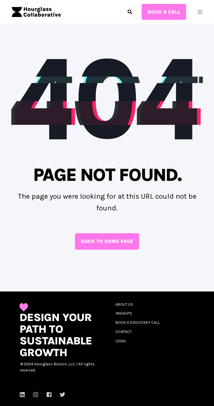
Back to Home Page (107, 241)
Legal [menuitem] (120, 341)
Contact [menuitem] (123, 331)
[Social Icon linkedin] (24, 394)
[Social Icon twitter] (60, 394)
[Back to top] (11, 394)
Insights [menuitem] (123, 313)
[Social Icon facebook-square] (49, 394)
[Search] (130, 11)
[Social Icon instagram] (35, 394)
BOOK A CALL (163, 12)
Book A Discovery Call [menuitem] (137, 322)
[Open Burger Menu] (200, 12)
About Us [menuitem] (124, 304)
